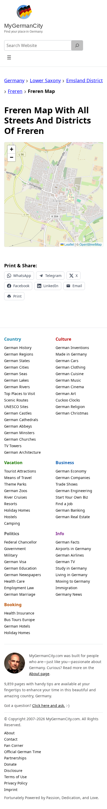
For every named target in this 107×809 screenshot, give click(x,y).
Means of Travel (18, 477)
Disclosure (13, 770)
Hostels (10, 516)
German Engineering (74, 490)
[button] (11, 149)
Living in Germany (71, 574)
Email (77, 285)
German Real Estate (73, 516)
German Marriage (19, 594)
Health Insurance (19, 613)
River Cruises (15, 497)
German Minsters (19, 432)
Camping (12, 523)
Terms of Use (15, 776)
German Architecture (22, 452)
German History (17, 347)
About (9, 732)
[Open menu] (9, 57)
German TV (65, 561)
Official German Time (22, 751)
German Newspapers (22, 574)
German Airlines (70, 555)
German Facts (67, 542)
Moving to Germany (73, 581)
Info (60, 533)
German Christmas (72, 413)
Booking (13, 604)
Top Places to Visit (19, 393)
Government (15, 548)
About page (39, 673)
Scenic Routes (16, 400)
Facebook (21, 285)
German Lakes (16, 380)
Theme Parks (15, 484)
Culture (63, 339)
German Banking (70, 510)
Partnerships (15, 757)
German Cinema (70, 386)
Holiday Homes (17, 510)
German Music (68, 380)
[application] (53, 194)
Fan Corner (13, 745)
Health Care (14, 581)
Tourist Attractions (20, 471)
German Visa (15, 561)
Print (17, 296)
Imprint (10, 789)
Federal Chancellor (20, 542)
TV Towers (13, 445)
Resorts (10, 503)
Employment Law (19, 587)
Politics (11, 533)
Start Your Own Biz (72, 497)
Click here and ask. (48, 705)
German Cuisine (70, 373)
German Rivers (17, 386)
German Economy (71, 471)
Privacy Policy (15, 783)
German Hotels (17, 626)
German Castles (18, 413)
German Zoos (15, 490)
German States (17, 360)
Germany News (69, 594)
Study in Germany (71, 568)
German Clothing (70, 367)
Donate (10, 764)
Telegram (53, 275)
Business (65, 462)
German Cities (16, 367)
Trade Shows (67, 484)
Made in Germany (71, 354)
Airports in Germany (73, 548)
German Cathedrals (21, 419)
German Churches (20, 439)
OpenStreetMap (90, 244)
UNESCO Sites (16, 406)
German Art (66, 393)
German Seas (15, 373)
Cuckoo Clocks (68, 400)
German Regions (18, 354)
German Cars (67, 360)
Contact (10, 739)
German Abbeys (18, 426)
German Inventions (72, 347)
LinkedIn (50, 285)
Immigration (66, 587)
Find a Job (64, 503)
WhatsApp (22, 275)
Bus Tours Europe (19, 619)
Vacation (13, 462)
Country (12, 339)
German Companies (73, 477)
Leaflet (69, 244)
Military (10, 555)
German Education (20, 568)
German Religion (70, 406)
